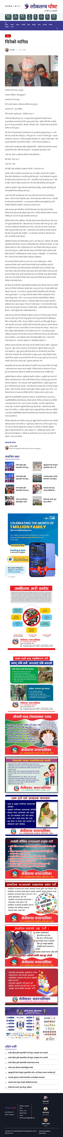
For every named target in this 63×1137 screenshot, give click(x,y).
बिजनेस (50, 25)
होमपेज (6, 25)
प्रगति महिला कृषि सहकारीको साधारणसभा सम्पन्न (23, 490)
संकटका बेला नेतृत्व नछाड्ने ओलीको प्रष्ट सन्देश (48, 490)
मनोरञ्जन (7, 27)
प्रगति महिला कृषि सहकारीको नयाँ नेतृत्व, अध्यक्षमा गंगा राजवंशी (22, 467)
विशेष (28, 25)
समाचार (12, 25)
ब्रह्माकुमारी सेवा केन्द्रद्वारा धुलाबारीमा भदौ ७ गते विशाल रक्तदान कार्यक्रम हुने (31, 1072)
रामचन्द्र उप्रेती (12, 50)
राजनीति (23, 25)
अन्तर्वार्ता (45, 25)
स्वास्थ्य (17, 25)
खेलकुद (34, 25)
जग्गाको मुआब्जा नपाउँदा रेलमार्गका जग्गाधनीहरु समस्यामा (50, 479)
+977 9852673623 (23, 1112)
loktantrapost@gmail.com (27, 1118)
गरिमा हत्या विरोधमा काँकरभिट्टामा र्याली (21, 500)
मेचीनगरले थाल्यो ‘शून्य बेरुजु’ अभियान (49, 500)
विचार (39, 25)
